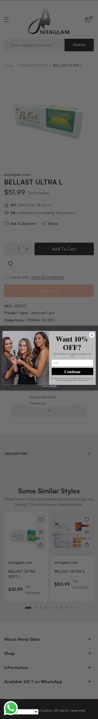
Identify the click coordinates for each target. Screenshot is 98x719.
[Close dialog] (92, 335)
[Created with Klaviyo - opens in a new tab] (49, 386)
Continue (72, 372)
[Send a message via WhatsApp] (11, 708)
